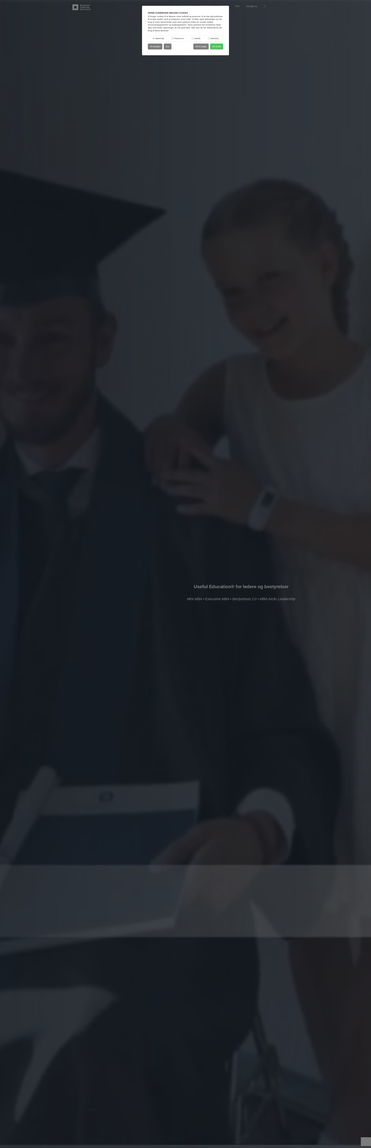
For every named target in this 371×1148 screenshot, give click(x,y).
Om (167, 46)
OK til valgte (201, 46)
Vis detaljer (155, 46)
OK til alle (216, 46)
